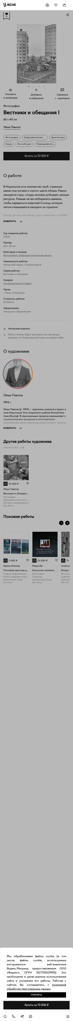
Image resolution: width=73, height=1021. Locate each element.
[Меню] (68, 1016)
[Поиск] (5, 1016)
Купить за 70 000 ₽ (37, 1005)
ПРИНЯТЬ (36, 995)
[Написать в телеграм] (22, 1016)
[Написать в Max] (30, 1016)
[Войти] (47, 5)
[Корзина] (64, 5)
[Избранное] (56, 5)
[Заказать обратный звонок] (13, 1016)
